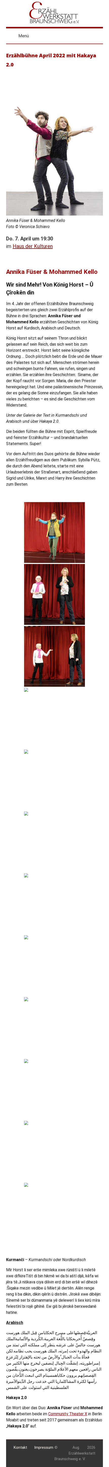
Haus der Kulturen (33, 246)
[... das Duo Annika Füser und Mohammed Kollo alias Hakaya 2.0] (54, 903)
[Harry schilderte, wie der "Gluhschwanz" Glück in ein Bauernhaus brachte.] (54, 780)
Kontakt (20, 1447)
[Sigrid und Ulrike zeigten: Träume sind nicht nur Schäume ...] (54, 594)
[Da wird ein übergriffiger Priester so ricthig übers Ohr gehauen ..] (54, 1151)
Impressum (43, 1447)
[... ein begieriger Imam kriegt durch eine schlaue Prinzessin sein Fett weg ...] (54, 1089)
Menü (24, 35)
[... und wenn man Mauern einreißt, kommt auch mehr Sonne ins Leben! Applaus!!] (54, 1213)
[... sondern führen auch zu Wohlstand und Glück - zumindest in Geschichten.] (54, 656)
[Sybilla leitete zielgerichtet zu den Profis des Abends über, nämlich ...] (54, 841)
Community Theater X (67, 1413)
